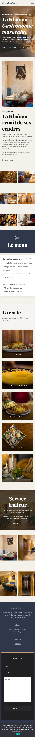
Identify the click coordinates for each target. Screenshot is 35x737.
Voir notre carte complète (16, 299)
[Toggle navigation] (32, 3)
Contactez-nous (17, 523)
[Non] (33, 730)
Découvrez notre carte (13, 47)
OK (18, 734)
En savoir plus (7, 160)
